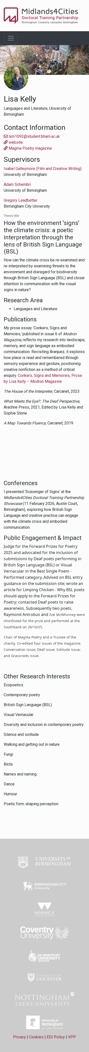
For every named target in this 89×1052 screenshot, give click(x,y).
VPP (72, 1037)
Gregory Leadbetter (20, 200)
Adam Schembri (17, 184)
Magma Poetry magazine (30, 148)
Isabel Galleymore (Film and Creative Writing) (43, 168)
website (15, 142)
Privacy (19, 1037)
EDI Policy (56, 1037)
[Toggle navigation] (11, 38)
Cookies (36, 1037)
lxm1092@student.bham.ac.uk (34, 136)
